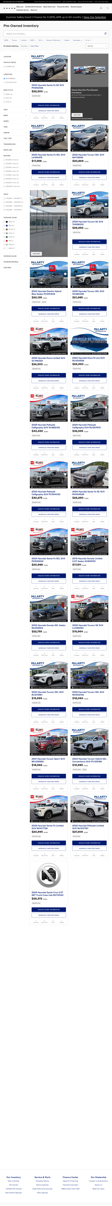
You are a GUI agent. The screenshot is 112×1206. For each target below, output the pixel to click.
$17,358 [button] (39, 160)
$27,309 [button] (80, 831)
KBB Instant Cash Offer (70, 1189)
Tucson (15, 40)
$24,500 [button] (40, 364)
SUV (41, 40)
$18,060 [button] (80, 698)
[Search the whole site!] (107, 8)
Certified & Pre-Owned (33, 7)
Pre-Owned (13, 1185)
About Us (34, 10)
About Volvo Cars (49, 7)
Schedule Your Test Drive (48, 111)
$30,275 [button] (39, 497)
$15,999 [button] (39, 698)
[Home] (9, 8)
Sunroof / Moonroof (54, 40)
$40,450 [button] (40, 430)
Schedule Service (23, 10)
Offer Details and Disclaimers (82, 118)
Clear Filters (35, 46)
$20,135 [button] (39, 297)
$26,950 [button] (80, 227)
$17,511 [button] (79, 564)
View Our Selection (94, 17)
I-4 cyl (88, 40)
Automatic (77, 40)
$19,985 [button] (80, 764)
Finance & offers (63, 7)
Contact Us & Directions (98, 1181)
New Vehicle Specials (13, 1193)
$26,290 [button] (80, 497)
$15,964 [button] (80, 631)
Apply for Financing (70, 1181)
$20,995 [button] (40, 831)
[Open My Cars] (100, 8)
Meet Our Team (98, 1189)
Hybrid (67, 40)
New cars (20, 7)
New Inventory (13, 1181)
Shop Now (78, 115)
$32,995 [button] (80, 430)
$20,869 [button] (80, 160)
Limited (24, 40)
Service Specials (42, 1185)
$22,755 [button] (39, 631)
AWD (33, 40)
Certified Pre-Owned (13, 1189)
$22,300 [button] (40, 91)
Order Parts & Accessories (42, 1189)
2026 (6, 40)
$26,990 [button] (80, 364)
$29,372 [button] (39, 898)
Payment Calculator (70, 1185)
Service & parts (76, 7)
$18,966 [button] (39, 764)
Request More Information (49, 105)
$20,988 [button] (40, 564)
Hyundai (24, 46)
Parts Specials (42, 1193)
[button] (49, 95)
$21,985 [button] (80, 297)
